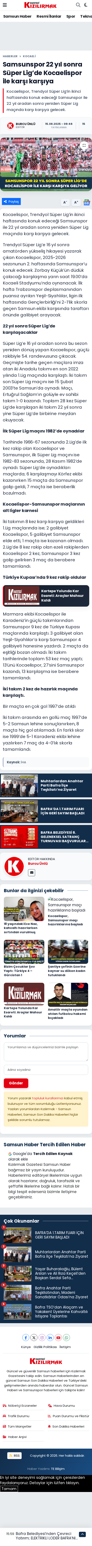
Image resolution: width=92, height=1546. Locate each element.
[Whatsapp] (66, 1337)
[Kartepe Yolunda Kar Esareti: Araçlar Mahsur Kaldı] (24, 993)
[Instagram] (42, 1337)
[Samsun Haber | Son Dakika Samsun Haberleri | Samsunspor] (40, 4)
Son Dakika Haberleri (68, 1426)
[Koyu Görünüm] (85, 5)
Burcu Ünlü (38, 863)
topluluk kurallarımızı (48, 1098)
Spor (70, 16)
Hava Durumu (64, 1405)
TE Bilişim (58, 1468)
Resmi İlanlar (49, 16)
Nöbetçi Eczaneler (22, 1405)
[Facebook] (25, 1337)
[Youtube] (58, 1337)
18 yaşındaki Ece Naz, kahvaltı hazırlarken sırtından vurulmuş (21, 928)
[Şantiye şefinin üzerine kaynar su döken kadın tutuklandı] (68, 951)
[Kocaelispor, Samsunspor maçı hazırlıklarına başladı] (68, 904)
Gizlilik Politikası (45, 1347)
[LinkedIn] (50, 1337)
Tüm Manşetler (19, 1426)
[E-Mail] (31, 872)
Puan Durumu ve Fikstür (71, 1416)
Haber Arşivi (17, 1437)
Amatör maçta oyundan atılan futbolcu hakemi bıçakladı (68, 1013)
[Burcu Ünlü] (14, 866)
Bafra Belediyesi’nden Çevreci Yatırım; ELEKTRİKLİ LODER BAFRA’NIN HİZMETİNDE (47, 1538)
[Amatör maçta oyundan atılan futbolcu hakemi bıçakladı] (68, 994)
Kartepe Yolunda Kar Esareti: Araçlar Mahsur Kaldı (23, 1012)
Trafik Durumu (18, 1416)
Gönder (16, 1083)
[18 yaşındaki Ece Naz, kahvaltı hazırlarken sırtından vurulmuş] (24, 908)
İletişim (65, 1347)
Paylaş (14, 201)
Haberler (10, 56)
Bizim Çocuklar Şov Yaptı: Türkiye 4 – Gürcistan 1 (19, 970)
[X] (33, 1337)
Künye (26, 1347)
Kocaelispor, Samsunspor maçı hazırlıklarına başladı (65, 920)
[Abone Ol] (86, 202)
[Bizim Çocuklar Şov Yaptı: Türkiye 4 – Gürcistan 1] (24, 951)
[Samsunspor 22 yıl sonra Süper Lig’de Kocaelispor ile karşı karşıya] (46, 164)
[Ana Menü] (5, 4)
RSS (16, 1455)
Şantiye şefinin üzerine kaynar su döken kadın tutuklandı (67, 970)
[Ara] (78, 5)
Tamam (8, 1488)
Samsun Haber (17, 16)
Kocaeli (29, 56)
